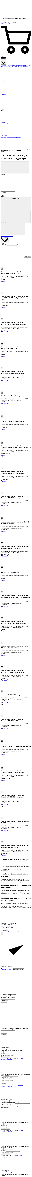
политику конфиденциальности (12, 1059)
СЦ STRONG (25, 65)
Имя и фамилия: (5, 1101)
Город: (2, 1055)
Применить (4, 222)
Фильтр (26, 172)
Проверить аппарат (6, 65)
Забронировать (4, 1107)
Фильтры (28, 256)
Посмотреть (4, 1171)
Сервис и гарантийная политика (19, 66)
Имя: (2, 1052)
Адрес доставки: (5, 1106)
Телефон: (3, 1053)
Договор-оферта (22, 931)
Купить (4, 281)
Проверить (3, 1001)
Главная (3, 122)
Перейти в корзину (7, 969)
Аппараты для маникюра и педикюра (11, 137)
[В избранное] (2, 268)
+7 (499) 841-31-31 (5, 23)
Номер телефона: (5, 1104)
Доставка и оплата (16, 65)
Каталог (3, 61)
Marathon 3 (4, 236)
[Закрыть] (2, 934)
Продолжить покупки (18, 969)
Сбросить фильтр (16, 198)
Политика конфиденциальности (9, 931)
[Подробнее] (7, 281)
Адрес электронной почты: (8, 1102)
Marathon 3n (10, 236)
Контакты (8, 66)
